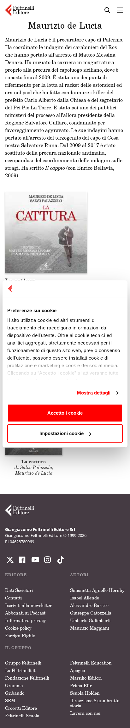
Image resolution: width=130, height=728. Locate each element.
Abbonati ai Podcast (25, 612)
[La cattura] (46, 232)
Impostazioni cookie (61, 433)
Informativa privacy (25, 620)
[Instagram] (59, 560)
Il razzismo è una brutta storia (95, 703)
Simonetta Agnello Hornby (97, 590)
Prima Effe (81, 685)
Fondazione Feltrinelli (27, 678)
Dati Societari (19, 590)
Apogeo (77, 670)
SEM (10, 700)
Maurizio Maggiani (89, 628)
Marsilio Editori (86, 678)
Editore (16, 575)
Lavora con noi (85, 713)
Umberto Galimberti (90, 620)
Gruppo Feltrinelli (23, 662)
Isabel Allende (84, 597)
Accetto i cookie (65, 413)
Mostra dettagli (94, 392)
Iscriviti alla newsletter (28, 605)
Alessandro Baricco (89, 605)
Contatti (13, 597)
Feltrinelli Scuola (22, 715)
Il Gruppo (18, 648)
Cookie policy (18, 628)
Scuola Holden (85, 693)
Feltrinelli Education (91, 662)
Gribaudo (14, 693)
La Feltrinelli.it (20, 670)
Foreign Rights (20, 635)
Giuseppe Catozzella (90, 612)
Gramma (14, 685)
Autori (79, 575)
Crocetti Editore (21, 708)
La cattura (33, 461)
